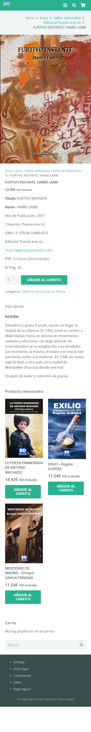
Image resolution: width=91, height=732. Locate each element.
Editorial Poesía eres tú (62, 22)
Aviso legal (21, 669)
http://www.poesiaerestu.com (28, 250)
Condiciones (22, 676)
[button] (65, 5)
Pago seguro (22, 689)
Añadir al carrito (44, 280)
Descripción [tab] (14, 306)
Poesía (60, 292)
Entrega (19, 662)
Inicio (30, 18)
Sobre (18, 682)
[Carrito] (83, 5)
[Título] (6, 5)
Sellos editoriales (67, 18)
